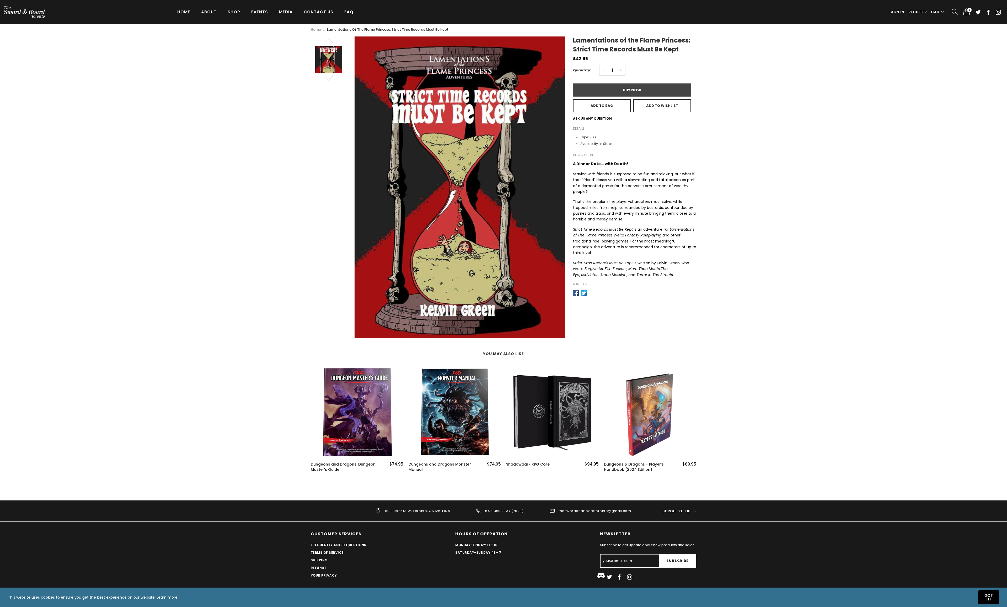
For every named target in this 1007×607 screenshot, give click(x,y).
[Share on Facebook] (576, 293)
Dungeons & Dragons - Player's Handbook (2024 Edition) (536, 467)
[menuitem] (184, 11)
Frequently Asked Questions (338, 545)
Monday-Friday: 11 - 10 (476, 545)
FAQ (348, 12)
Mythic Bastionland (622, 464)
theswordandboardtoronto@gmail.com (595, 510)
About (209, 12)
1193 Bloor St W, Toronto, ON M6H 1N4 (417, 510)
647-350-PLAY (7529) (504, 510)
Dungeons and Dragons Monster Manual (342, 467)
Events (259, 12)
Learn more (167, 597)
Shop (234, 12)
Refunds (318, 568)
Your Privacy (324, 575)
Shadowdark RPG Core (430, 464)
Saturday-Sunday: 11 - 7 (478, 552)
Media (286, 12)
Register (917, 11)
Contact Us (318, 12)
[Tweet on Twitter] (584, 293)
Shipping (319, 560)
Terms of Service (327, 552)
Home (183, 12)
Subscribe (677, 560)
